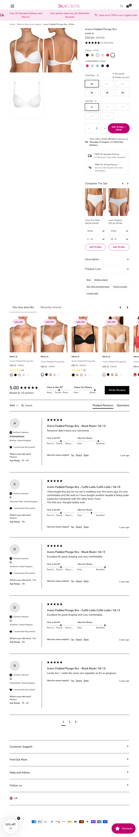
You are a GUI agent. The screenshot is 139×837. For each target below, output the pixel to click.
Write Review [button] (117, 390)
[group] (27, 388)
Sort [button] (13, 405)
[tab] (103, 406)
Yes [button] (72, 455)
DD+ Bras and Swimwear (98, 286)
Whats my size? (122, 77)
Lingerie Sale (92, 293)
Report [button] (79, 455)
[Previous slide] (123, 183)
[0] (127, 6)
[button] (99, 43)
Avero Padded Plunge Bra (21, 361)
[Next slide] (127, 183)
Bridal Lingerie (101, 279)
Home (12, 24)
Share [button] (86, 455)
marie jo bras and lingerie (29, 24)
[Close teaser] (18, 818)
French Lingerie (120, 286)
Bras (89, 279)
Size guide (119, 73)
